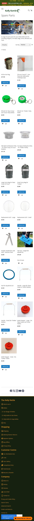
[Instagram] (17, 390)
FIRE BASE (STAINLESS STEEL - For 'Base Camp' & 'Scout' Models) (9, 147)
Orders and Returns (6, 509)
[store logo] (12, 11)
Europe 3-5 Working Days (25, 5)
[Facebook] (11, 390)
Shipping (5, 431)
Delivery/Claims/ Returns (10, 434)
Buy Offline (6, 442)
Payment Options (8, 438)
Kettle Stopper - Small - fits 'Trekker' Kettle (8, 357)
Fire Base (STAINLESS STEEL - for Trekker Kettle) (24, 146)
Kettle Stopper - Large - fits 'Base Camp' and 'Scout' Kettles (24, 322)
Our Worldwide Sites (9, 454)
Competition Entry (8, 465)
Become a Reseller (8, 472)
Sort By (17, 44)
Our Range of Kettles (9, 411)
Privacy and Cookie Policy (8, 499)
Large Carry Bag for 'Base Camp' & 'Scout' (8, 183)
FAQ (4, 423)
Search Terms (5, 502)
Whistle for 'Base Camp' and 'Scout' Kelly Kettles (7, 111)
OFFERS (4, 3)
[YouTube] (19, 390)
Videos (5, 408)
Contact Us (6, 495)
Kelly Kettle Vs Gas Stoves (10, 415)
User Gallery (6, 461)
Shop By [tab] (4, 45)
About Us (5, 480)
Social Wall (6, 492)
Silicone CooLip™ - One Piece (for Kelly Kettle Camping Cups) (23, 76)
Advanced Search (6, 506)
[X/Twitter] (14, 390)
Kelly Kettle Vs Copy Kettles (10, 419)
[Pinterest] (22, 390)
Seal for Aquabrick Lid (7, 285)
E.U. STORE (21, 1)
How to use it (7, 404)
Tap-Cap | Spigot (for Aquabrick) (23, 251)
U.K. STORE (13, 1)
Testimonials (6, 469)
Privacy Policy (7, 446)
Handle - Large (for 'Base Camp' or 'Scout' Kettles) (24, 286)
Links (4, 457)
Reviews (5, 488)
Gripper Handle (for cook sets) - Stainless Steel (8, 251)
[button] (2, 85)
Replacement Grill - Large (8, 217)
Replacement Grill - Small (24, 217)
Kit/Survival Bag (5, 74)
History (5, 484)
